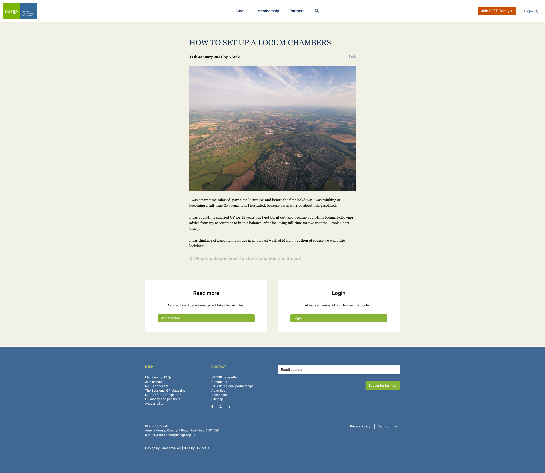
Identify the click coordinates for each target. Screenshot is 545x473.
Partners (297, 11)
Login (528, 11)
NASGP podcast (156, 386)
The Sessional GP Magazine (165, 390)
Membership (268, 11)
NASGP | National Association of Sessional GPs (20, 11)
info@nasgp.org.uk (181, 435)
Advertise (218, 390)
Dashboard (219, 395)
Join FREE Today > (497, 11)
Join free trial (171, 318)
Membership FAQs (158, 377)
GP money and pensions (162, 399)
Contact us (219, 382)
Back (352, 56)
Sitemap (217, 399)
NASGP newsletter (224, 377)
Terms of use (387, 426)
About (241, 11)
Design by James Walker (163, 448)
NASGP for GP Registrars (163, 395)
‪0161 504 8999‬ (156, 435)
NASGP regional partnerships (232, 386)
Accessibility (154, 403)
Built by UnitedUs (196, 448)
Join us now (154, 382)
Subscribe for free (383, 385)
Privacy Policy (360, 426)
